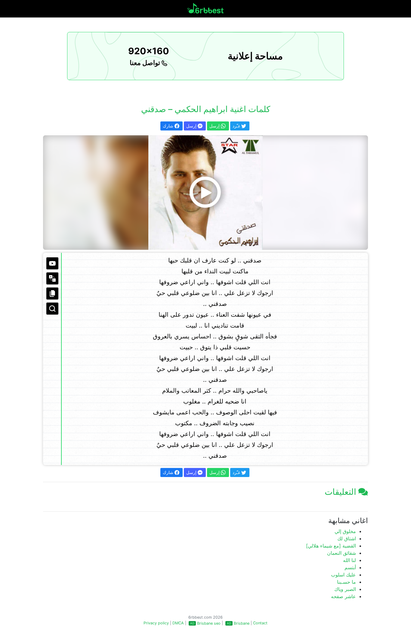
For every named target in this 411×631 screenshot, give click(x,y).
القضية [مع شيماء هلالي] (331, 546)
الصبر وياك (345, 589)
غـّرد (237, 125)
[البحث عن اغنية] (52, 309)
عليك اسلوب (343, 575)
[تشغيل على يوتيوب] (52, 263)
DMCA (178, 623)
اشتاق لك (346, 538)
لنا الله (349, 560)
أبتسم (350, 567)
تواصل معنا (146, 63)
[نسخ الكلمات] (52, 293)
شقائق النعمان (341, 553)
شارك (169, 125)
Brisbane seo (209, 623)
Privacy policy (156, 623)
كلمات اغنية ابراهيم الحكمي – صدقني (205, 109)
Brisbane (241, 623)
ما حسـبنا (346, 582)
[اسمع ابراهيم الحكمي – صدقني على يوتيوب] (205, 192)
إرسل (192, 125)
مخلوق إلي (345, 531)
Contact (260, 623)
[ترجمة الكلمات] (52, 278)
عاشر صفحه (343, 596)
